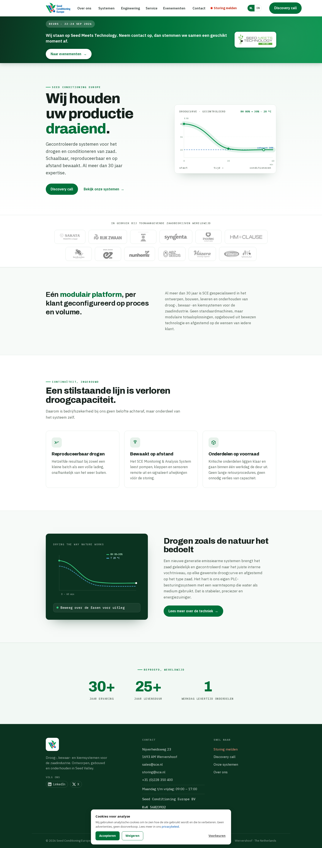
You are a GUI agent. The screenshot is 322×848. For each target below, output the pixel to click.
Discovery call (285, 8)
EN (258, 8)
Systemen (106, 8)
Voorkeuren (217, 836)
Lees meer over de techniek (193, 611)
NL (251, 8)
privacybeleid (170, 827)
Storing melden (226, 749)
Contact (199, 8)
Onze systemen (226, 764)
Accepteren (107, 836)
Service (151, 8)
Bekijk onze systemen (104, 189)
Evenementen (174, 8)
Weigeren (133, 836)
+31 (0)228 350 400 (157, 779)
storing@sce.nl (153, 772)
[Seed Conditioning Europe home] (58, 8)
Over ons (84, 8)
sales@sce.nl (152, 764)
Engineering (130, 8)
